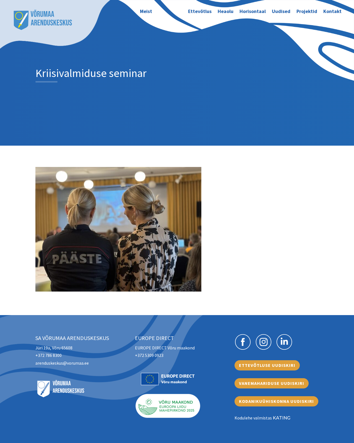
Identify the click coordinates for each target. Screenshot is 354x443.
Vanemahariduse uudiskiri (271, 383)
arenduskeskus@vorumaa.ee (62, 363)
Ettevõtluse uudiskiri (267, 365)
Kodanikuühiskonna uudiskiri (276, 401)
